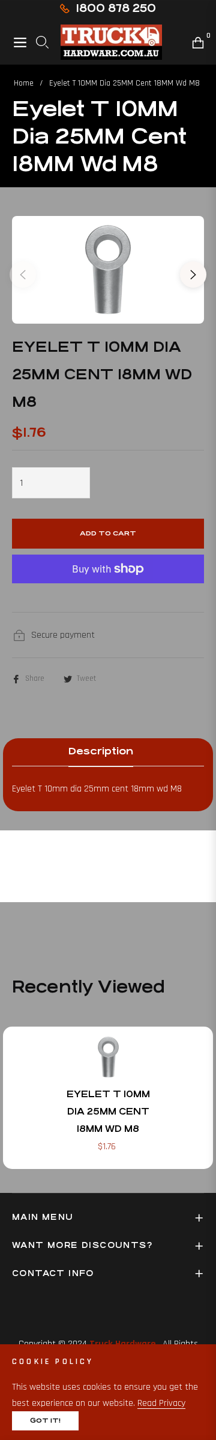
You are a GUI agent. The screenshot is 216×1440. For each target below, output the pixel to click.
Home (24, 83)
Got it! (45, 1420)
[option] (108, 270)
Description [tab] (100, 751)
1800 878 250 (116, 8)
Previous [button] (23, 274)
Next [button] (193, 274)
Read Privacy (161, 1403)
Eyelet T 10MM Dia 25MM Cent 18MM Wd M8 (108, 1111)
